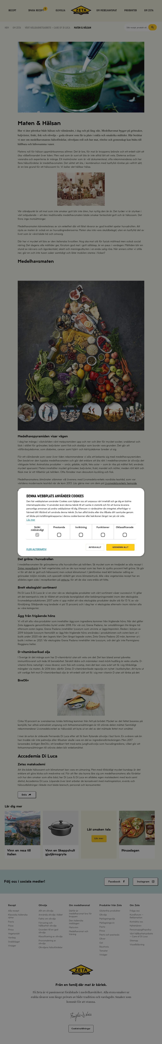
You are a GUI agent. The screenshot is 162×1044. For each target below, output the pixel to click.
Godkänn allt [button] (120, 547)
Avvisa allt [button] (95, 547)
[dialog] (81, 522)
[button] (36, 547)
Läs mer (30, 519)
